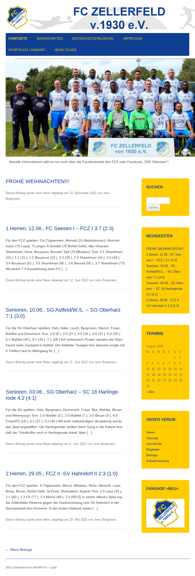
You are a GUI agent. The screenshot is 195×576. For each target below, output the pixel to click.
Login (53, 567)
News (47, 193)
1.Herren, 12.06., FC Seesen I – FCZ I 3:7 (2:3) (59, 228)
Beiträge (152, 455)
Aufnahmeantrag (157, 461)
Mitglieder (153, 449)
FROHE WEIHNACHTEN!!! (37, 181)
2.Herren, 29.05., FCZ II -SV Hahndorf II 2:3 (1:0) (61, 473)
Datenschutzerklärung (93, 38)
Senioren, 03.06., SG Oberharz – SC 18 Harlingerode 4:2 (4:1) (165, 288)
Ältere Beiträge (19, 550)
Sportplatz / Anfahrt (26, 50)
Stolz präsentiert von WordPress (26, 567)
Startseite (17, 38)
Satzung (152, 438)
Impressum (132, 38)
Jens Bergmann (106, 280)
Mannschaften (50, 38)
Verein (150, 432)
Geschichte (154, 444)
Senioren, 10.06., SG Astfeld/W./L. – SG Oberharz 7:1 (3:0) (163, 271)
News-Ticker (65, 50)
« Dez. (150, 392)
